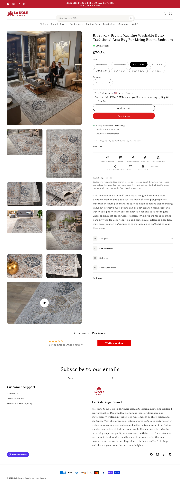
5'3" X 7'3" (101, 70)
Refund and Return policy (19, 403)
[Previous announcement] (58, 4)
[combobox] (93, 18)
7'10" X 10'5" (138, 70)
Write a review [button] (114, 342)
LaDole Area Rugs (21, 478)
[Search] (131, 18)
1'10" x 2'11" (103, 65)
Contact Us (12, 393)
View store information (107, 133)
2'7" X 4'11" (121, 65)
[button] (170, 13)
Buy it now (124, 115)
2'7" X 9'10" (139, 64)
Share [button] (99, 277)
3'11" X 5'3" (157, 64)
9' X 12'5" (158, 71)
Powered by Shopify (38, 478)
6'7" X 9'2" (121, 71)
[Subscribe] (112, 378)
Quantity (97, 77)
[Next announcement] (122, 4)
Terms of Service (15, 398)
